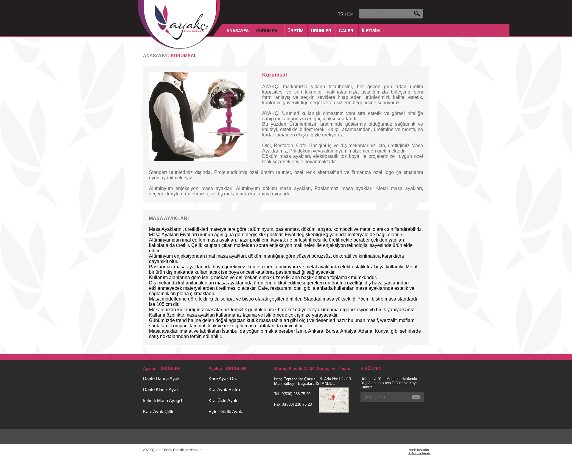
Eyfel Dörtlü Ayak (225, 411)
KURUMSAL (268, 30)
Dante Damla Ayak (161, 378)
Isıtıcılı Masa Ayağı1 (163, 400)
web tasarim (419, 450)
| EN (349, 14)
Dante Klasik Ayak (161, 389)
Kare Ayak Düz (223, 378)
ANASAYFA (237, 30)
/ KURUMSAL (182, 55)
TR (341, 14)
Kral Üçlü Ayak (223, 400)
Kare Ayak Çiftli (158, 411)
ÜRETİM (295, 30)
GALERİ (347, 30)
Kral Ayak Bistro (224, 389)
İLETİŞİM (371, 30)
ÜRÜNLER (321, 30)
